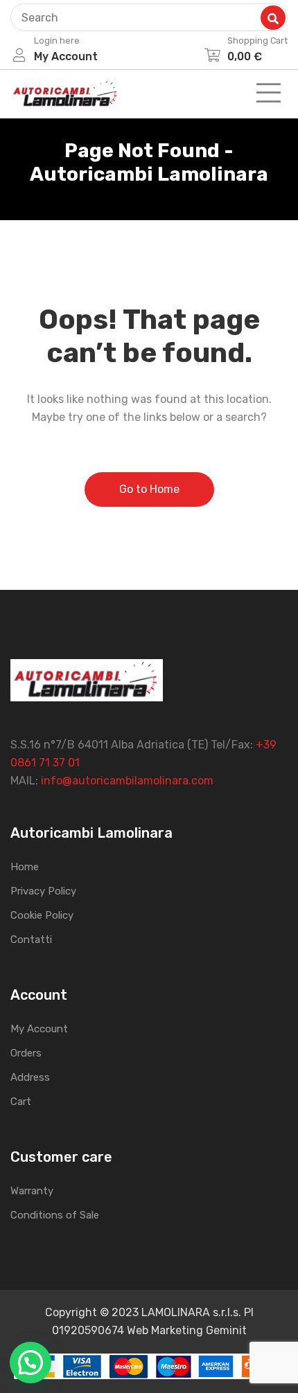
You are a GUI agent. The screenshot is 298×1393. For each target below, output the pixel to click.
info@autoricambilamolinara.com (127, 780)
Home (24, 867)
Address (30, 1077)
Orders (26, 1053)
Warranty (31, 1191)
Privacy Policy (43, 891)
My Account (39, 1029)
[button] (30, 1362)
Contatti (31, 939)
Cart (20, 1101)
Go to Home (149, 489)
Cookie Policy (41, 915)
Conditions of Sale (54, 1215)
